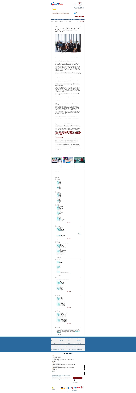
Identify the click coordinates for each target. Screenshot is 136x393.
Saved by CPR (56, 21)
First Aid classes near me (66, 145)
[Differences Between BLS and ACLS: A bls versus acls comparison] (79, 160)
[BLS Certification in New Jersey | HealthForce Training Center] (68, 160)
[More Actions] (80, 179)
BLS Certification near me (63, 140)
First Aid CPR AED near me (58, 145)
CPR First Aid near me (57, 141)
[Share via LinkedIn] (58, 149)
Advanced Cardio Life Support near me (67, 144)
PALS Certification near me (70, 140)
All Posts (52, 21)
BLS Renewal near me (64, 141)
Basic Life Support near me (58, 144)
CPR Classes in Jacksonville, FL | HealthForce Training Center (56, 164)
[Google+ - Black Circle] (84, 369)
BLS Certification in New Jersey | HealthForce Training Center (67, 164)
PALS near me (75, 140)
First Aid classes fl (63, 147)
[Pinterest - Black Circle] (84, 373)
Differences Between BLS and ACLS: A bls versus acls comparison (79, 164)
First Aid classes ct (72, 145)
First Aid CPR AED (57, 147)
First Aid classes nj (68, 147)
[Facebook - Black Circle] (84, 366)
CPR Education (61, 21)
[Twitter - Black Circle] (84, 368)
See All (84, 155)
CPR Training (65, 21)
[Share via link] (60, 149)
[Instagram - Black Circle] (84, 374)
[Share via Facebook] (55, 149)
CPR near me (56, 140)
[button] (54, 19)
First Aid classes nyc (74, 147)
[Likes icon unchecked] (57, 189)
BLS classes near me (70, 141)
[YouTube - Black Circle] (84, 371)
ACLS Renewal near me (76, 144)
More (69, 21)
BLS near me (75, 141)
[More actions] (80, 26)
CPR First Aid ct (77, 145)
